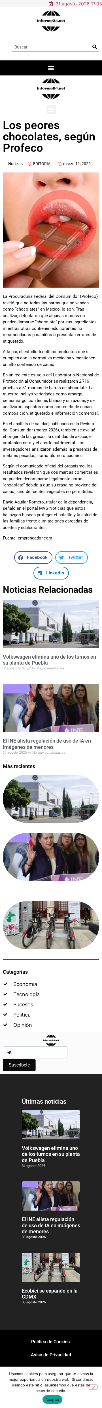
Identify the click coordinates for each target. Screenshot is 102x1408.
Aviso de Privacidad (51, 1355)
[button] (51, 68)
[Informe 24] (51, 20)
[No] (93, 1387)
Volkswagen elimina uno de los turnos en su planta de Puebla (51, 1154)
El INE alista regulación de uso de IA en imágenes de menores (47, 744)
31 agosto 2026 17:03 (79, 4)
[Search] (94, 47)
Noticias (15, 163)
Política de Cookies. (51, 1341)
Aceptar (52, 1399)
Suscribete (19, 1065)
